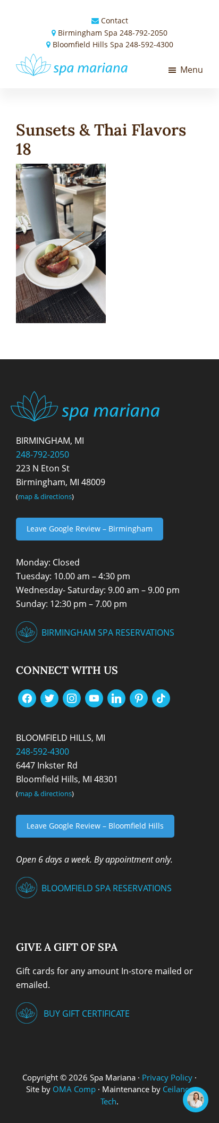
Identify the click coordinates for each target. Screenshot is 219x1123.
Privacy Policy (167, 1077)
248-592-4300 (149, 44)
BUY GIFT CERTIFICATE (87, 1013)
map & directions (45, 496)
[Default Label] (94, 697)
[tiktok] (161, 697)
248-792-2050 (143, 33)
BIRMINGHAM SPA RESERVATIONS (107, 632)
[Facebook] (27, 697)
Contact (114, 20)
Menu (191, 69)
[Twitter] (49, 697)
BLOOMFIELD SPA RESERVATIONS (106, 888)
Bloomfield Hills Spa (88, 44)
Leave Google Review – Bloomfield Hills (95, 826)
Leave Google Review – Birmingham (90, 528)
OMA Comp (74, 1089)
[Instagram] (72, 697)
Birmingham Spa (87, 33)
